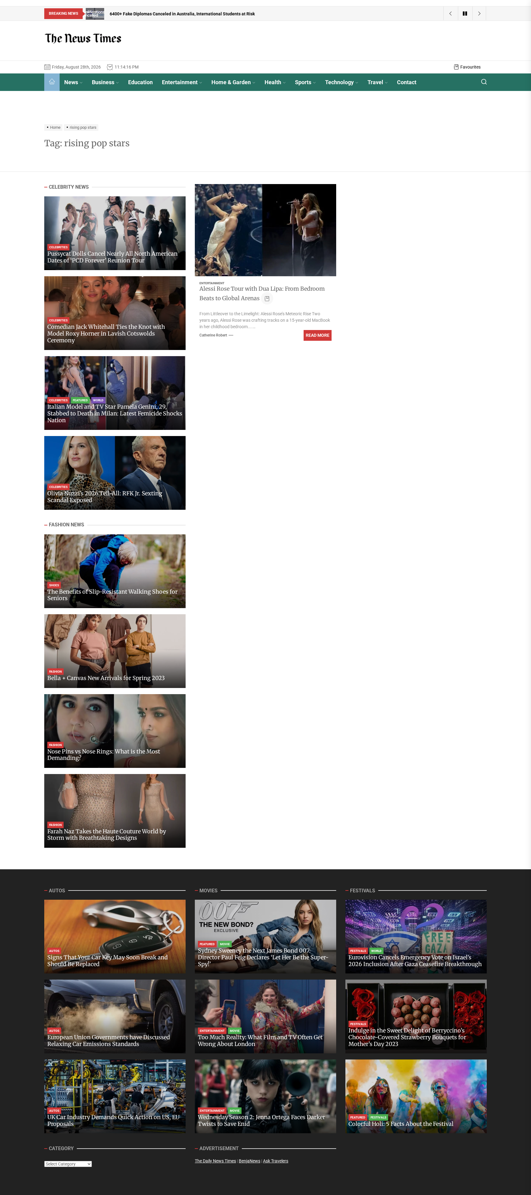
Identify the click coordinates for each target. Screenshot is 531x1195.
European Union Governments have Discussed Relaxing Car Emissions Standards (108, 1041)
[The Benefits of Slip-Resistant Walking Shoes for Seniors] (115, 571)
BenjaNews (249, 1160)
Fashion (55, 672)
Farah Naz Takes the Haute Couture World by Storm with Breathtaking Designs (106, 835)
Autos (54, 951)
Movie (225, 944)
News (71, 82)
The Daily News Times (215, 1160)
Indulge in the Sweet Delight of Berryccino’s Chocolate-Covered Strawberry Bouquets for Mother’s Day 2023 (407, 1037)
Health (273, 82)
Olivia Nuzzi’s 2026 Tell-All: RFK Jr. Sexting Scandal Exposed (104, 497)
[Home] (52, 82)
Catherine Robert (213, 335)
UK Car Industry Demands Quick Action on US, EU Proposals (113, 1120)
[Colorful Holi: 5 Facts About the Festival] (416, 1096)
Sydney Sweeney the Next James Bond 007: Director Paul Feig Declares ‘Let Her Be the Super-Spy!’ (263, 957)
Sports (303, 82)
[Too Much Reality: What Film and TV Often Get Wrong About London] (265, 1016)
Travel (375, 82)
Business (103, 82)
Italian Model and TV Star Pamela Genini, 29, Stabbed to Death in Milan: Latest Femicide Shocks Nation (114, 413)
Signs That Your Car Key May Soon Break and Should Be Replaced (107, 961)
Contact (406, 82)
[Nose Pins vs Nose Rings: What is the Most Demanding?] (115, 731)
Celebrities (58, 247)
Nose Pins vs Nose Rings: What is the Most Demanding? (103, 755)
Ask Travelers (275, 1160)
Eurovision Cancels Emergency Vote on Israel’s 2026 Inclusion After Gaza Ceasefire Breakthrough (415, 961)
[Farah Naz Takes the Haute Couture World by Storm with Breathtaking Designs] (115, 811)
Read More (317, 335)
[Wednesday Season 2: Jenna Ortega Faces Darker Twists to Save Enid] (265, 1096)
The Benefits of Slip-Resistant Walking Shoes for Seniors (112, 595)
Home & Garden (231, 82)
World (98, 400)
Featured (80, 400)
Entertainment (180, 82)
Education (140, 82)
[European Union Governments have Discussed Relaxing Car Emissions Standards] (115, 1016)
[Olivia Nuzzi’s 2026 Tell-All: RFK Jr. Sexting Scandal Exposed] (115, 473)
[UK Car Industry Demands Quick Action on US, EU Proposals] (115, 1096)
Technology (339, 82)
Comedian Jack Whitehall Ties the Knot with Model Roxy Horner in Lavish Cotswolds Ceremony (106, 334)
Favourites (470, 67)
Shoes (54, 585)
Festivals (358, 951)
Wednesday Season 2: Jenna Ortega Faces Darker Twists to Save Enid (261, 1120)
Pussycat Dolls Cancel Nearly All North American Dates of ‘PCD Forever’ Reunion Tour (112, 257)
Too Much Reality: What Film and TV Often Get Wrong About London (260, 1041)
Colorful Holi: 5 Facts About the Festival (401, 1123)
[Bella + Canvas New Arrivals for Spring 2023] (115, 651)
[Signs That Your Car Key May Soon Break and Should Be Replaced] (115, 936)
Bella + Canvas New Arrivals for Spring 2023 (106, 678)
